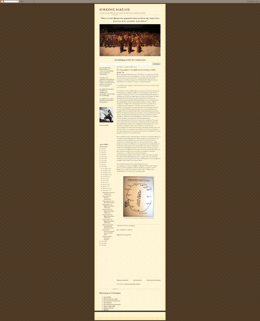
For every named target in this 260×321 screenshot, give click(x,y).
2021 (102, 151)
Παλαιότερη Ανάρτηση (153, 280)
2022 (102, 149)
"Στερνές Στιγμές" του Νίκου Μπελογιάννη (108, 201)
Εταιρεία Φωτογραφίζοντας (112, 301)
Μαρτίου (105, 186)
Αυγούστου (106, 176)
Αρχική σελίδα (137, 280)
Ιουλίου (105, 178)
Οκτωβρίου (106, 172)
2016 (102, 160)
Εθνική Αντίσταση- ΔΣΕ (111, 299)
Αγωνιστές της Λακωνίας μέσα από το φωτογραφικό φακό (108, 232)
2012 (102, 241)
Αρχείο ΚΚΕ (107, 297)
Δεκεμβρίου (106, 168)
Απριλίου (105, 184)
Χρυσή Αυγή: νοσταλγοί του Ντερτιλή (108, 193)
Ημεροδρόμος (108, 302)
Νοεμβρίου (105, 170)
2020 (102, 153)
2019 (102, 154)
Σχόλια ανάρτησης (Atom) (132, 284)
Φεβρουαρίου (106, 188)
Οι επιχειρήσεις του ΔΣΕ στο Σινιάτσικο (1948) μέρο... (108, 206)
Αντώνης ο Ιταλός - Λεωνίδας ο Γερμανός (107, 237)
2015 (102, 162)
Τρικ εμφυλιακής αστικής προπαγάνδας (106, 197)
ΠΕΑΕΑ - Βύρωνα (109, 308)
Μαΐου (104, 182)
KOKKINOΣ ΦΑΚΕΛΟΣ (115, 9)
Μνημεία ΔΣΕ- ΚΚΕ (109, 306)
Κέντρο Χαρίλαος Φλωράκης (112, 304)
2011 (102, 243)
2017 (102, 158)
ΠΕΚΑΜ (106, 310)
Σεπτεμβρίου (106, 174)
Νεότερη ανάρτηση (122, 280)
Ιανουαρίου (106, 190)
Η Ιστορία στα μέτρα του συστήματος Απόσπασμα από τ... (108, 226)
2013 (102, 166)
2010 (102, 245)
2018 (102, 157)
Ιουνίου (105, 180)
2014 (102, 164)
